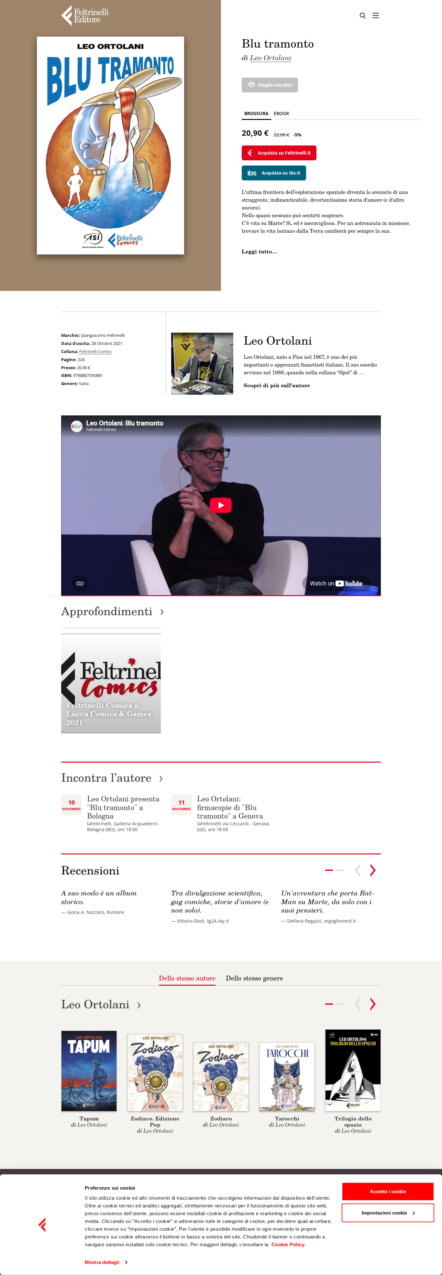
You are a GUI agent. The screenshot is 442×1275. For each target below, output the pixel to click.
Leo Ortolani (271, 57)
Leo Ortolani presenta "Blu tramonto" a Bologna (123, 807)
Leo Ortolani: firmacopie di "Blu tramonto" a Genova (230, 807)
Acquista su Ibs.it (281, 173)
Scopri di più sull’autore (277, 385)
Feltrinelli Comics (95, 351)
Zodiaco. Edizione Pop (155, 1121)
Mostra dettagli (102, 1262)
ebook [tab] (281, 113)
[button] (339, 870)
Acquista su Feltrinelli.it (284, 153)
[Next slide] (373, 870)
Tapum (89, 1118)
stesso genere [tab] (254, 978)
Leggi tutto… (259, 251)
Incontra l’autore (112, 777)
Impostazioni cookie (384, 1212)
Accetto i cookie (388, 1191)
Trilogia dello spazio (353, 1121)
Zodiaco (221, 1118)
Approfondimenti (112, 611)
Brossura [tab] (256, 113)
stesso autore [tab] (187, 978)
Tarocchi (287, 1118)
